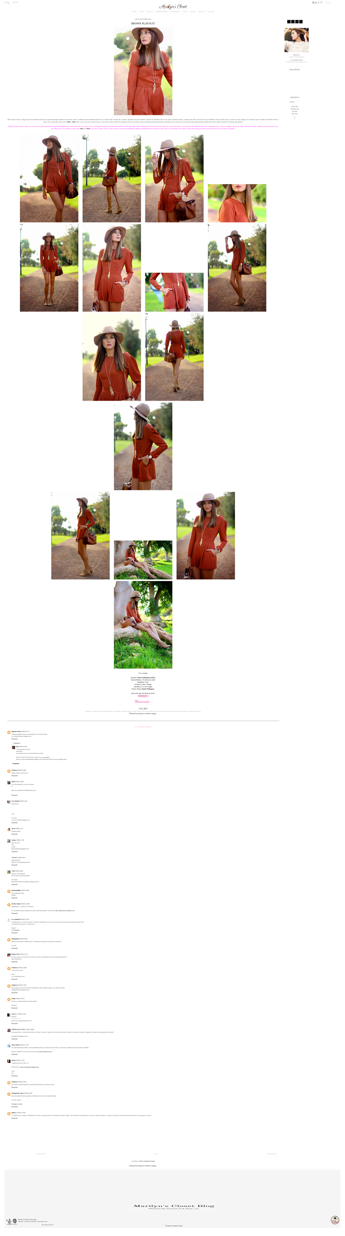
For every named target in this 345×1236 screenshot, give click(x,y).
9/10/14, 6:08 (22, 770)
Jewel (13, 828)
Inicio (134, 11)
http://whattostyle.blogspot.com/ (30, 1067)
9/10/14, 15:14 (20, 998)
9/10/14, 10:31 (23, 939)
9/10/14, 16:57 (22, 1014)
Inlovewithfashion (148, 711)
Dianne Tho (15, 954)
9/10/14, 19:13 (22, 1082)
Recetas (201, 11)
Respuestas (17, 743)
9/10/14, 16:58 (30, 1029)
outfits (185, 711)
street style (197, 711)
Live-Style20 (15, 801)
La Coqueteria (16, 930)
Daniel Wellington (148, 689)
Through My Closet (18, 1093)
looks (156, 711)
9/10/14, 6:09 (19, 781)
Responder (15, 739)
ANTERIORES (41, 1154)
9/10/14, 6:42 (23, 801)
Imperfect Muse (16, 731)
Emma (14, 998)
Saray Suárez (16, 1045)
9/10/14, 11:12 (23, 954)
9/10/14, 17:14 (24, 1045)
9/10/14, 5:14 (25, 731)
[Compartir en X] (143, 708)
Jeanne (14, 840)
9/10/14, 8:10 (23, 746)
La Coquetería (16, 919)
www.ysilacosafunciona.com (44, 1051)
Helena (14, 1112)
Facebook (319, 2)
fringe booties (136, 711)
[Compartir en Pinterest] (146, 708)
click (68, 122)
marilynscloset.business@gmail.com (296, 62)
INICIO (156, 1154)
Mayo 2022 (295, 113)
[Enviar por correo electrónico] (140, 708)
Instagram (313, 2)
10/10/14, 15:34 (20, 1112)
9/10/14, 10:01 (25, 890)
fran (17, 746)
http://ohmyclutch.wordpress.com (65, 910)
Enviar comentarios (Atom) (147, 1161)
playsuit (190, 711)
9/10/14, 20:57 (28, 1093)
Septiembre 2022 (295, 109)
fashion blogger (126, 711)
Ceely (13, 871)
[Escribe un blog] (141, 708)
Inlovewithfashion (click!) (146, 678)
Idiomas (15, 2)
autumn (94, 711)
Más (294, 117)
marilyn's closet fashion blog (168, 711)
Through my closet (17, 1104)
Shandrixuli (15, 939)
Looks (141, 11)
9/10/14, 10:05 (25, 904)
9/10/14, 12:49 (22, 967)
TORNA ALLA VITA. (18, 1029)
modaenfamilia (16, 890)
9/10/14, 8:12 (21, 857)
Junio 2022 (294, 111)
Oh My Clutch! (16, 904)
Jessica (14, 1060)
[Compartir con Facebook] (145, 708)
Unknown (15, 770)
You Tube (316, 2)
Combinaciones (162, 11)
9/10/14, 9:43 (19, 871)
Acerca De (7, 3)
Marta (13, 781)
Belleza (150, 11)
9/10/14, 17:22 (20, 1060)
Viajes (185, 11)
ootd (180, 711)
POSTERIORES (272, 1154)
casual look (116, 711)
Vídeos (193, 11)
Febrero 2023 (295, 106)
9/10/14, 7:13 (19, 828)
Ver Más (210, 11)
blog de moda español (105, 711)
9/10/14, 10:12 (25, 919)
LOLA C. (14, 1014)
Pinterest (321, 2)
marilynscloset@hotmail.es (296, 57)
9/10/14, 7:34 (20, 840)
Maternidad (175, 11)
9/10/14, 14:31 (22, 985)
